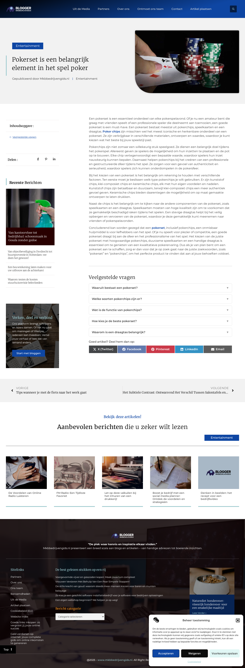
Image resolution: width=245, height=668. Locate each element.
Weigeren (194, 653)
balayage (60, 590)
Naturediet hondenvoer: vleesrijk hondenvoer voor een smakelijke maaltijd (209, 604)
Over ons (123, 9)
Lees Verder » (199, 613)
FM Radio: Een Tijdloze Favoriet (70, 494)
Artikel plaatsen (200, 9)
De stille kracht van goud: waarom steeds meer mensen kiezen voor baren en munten (105, 586)
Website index (19, 616)
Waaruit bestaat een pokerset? (160, 288)
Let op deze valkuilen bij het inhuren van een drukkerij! (120, 496)
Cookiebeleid (194, 661)
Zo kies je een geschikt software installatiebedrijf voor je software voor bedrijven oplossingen (109, 595)
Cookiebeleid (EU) (22, 610)
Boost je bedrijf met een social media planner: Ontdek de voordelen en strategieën (169, 497)
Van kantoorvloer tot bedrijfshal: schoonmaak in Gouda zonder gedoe (27, 236)
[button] (238, 620)
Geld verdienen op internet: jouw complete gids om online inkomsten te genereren (27, 639)
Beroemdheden (20, 593)
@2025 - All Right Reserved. (122, 660)
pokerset (158, 228)
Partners (103, 9)
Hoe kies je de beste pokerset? (160, 321)
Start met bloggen (29, 353)
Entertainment (28, 46)
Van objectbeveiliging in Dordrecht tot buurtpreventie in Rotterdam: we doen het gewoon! (30, 255)
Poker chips (111, 131)
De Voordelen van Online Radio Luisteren (24, 494)
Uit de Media (81, 9)
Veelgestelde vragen (24, 137)
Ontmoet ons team (150, 9)
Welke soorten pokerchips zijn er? (160, 299)
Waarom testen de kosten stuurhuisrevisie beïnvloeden (25, 281)
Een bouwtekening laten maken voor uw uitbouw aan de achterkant (29, 269)
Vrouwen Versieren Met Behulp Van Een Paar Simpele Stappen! (92, 581)
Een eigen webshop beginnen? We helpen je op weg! (86, 600)
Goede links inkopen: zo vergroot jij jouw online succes (25, 625)
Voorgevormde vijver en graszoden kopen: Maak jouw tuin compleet (95, 577)
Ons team (17, 588)
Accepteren (166, 653)
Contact (176, 9)
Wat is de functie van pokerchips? (160, 310)
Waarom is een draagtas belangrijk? (160, 332)
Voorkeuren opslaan (225, 653)
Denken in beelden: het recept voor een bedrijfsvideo (216, 496)
